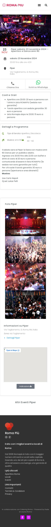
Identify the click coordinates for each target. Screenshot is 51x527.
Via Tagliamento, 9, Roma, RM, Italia (24, 73)
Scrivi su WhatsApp (38, 87)
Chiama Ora (13, 87)
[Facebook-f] (9, 437)
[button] (39, 5)
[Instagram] (6, 437)
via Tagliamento (17, 333)
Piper (12, 68)
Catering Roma (26, 509)
